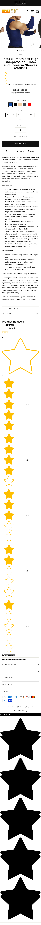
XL (25, 115)
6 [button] (25, 51)
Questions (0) (10, 328)
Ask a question (17, 85)
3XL (20, 120)
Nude (20, 105)
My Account (7, 684)
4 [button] (21, 51)
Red (30, 105)
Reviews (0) (9, 325)
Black (15, 105)
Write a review (30, 85)
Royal (10, 105)
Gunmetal (25, 105)
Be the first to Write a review (15, 659)
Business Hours (9, 664)
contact (6, 691)
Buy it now (20, 143)
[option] (20, 3)
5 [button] (23, 51)
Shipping (13, 92)
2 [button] (17, 50)
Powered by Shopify (20, 711)
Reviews (5, 714)
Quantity (20, 125)
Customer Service (10, 671)
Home (20, 55)
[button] (6, 85)
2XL (31, 115)
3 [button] (19, 51)
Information (8, 677)
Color (20, 100)
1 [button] (16, 51)
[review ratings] (6, 79)
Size (20, 110)
